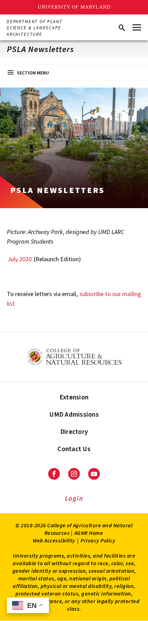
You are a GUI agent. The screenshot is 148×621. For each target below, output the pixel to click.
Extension (74, 397)
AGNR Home (88, 532)
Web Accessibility (54, 540)
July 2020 (20, 259)
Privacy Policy (98, 540)
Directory (74, 431)
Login (74, 498)
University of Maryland (74, 7)
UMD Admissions (74, 414)
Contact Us (74, 449)
